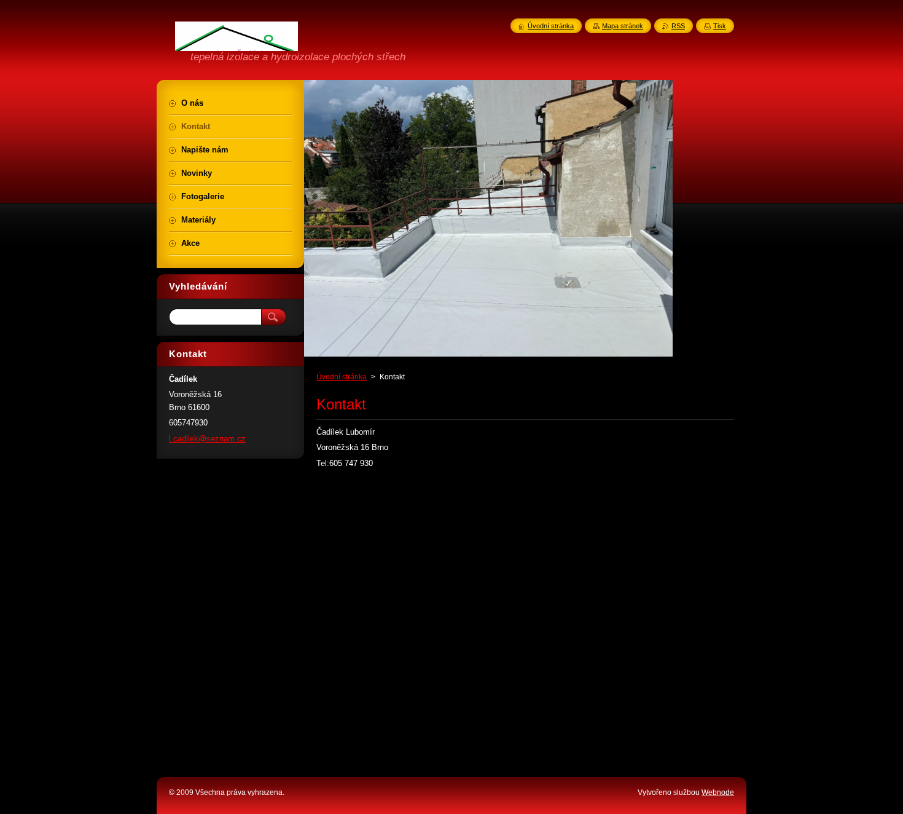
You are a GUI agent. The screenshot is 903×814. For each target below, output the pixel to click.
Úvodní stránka (341, 377)
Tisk (719, 26)
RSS (678, 26)
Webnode (718, 792)
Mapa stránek (622, 26)
